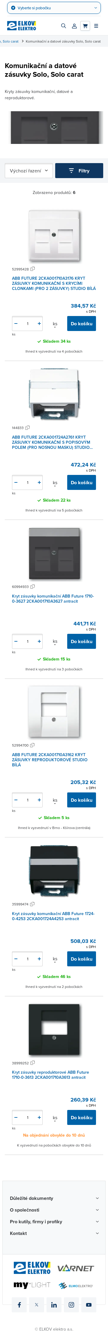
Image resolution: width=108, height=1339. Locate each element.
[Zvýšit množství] (39, 323)
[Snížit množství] (16, 323)
